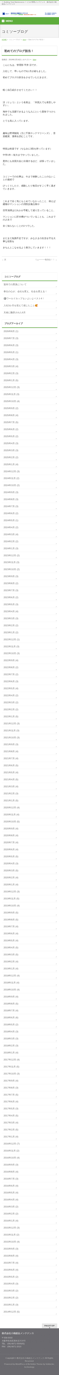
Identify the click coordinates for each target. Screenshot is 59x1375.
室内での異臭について (15, 284)
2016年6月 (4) (11, 1185)
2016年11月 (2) (11, 1150)
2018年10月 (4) (12, 989)
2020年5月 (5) (11, 856)
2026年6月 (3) (11, 345)
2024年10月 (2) (12, 485)
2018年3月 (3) (11, 1038)
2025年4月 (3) (11, 443)
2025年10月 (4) (12, 401)
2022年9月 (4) (11, 660)
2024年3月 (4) (11, 534)
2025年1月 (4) (11, 464)
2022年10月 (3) (12, 653)
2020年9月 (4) (11, 828)
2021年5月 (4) (11, 772)
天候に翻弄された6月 (15, 312)
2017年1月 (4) (11, 1136)
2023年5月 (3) (11, 604)
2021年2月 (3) (11, 793)
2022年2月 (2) (11, 709)
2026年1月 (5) (11, 380)
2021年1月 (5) (11, 800)
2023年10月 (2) (12, 569)
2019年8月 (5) (11, 919)
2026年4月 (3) (11, 359)
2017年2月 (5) (11, 1129)
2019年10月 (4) (12, 905)
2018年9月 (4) (11, 996)
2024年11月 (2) (11, 478)
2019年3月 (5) (11, 954)
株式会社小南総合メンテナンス (30, 1358)
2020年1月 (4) (11, 884)
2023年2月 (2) (11, 625)
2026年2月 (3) (11, 373)
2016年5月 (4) (11, 1192)
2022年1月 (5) (11, 716)
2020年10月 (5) (12, 821)
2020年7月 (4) (11, 842)
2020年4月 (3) (11, 863)
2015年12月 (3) (12, 1227)
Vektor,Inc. (50, 1364)
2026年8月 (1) (11, 331)
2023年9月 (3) (11, 576)
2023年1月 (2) (11, 632)
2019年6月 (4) (11, 933)
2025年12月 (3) (12, 387)
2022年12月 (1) (12, 639)
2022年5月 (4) (11, 688)
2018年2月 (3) (11, 1045)
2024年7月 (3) (11, 506)
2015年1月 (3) (11, 1304)
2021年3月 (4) (11, 786)
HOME (4, 39)
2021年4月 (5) (11, 779)
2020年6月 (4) (11, 849)
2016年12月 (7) (12, 1143)
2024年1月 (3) (11, 548)
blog (24, 39)
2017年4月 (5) (11, 1115)
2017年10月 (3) (12, 1073)
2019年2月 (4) (11, 961)
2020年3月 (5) (11, 870)
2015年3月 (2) (11, 1290)
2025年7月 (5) (11, 422)
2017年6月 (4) (11, 1101)
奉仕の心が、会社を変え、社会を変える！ (25, 291)
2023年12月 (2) (12, 555)
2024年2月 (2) (11, 541)
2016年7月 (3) (11, 1178)
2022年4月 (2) (11, 695)
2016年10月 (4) (12, 1157)
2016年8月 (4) (11, 1171)
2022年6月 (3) (11, 681)
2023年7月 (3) (11, 590)
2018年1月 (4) (11, 1052)
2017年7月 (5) (11, 1094)
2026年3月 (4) (11, 366)
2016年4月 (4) (11, 1199)
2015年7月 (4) (11, 1262)
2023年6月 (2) (11, 597)
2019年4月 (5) (11, 947)
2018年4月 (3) (11, 1031)
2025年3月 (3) (11, 450)
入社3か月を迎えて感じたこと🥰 (21, 305)
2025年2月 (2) (11, 457)
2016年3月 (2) (11, 1206)
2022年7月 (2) (11, 674)
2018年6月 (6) (11, 1017)
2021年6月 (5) (11, 765)
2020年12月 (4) (12, 807)
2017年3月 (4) (11, 1122)
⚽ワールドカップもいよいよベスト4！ (24, 298)
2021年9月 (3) (11, 744)
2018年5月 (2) (11, 1024)
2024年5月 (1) (11, 520)
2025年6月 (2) (11, 429)
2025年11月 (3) (11, 394)
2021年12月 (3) (12, 723)
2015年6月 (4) (11, 1269)
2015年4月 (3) (11, 1283)
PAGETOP (49, 1326)
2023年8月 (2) (11, 583)
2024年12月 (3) (12, 471)
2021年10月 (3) (12, 737)
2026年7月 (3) (11, 338)
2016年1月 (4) (11, 1220)
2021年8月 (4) (11, 751)
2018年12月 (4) (12, 975)
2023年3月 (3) (11, 618)
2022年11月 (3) (11, 646)
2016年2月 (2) (11, 1213)
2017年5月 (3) (11, 1108)
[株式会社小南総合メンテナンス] (29, 12)
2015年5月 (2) (11, 1276)
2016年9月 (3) (11, 1164)
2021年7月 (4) (11, 758)
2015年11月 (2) (11, 1234)
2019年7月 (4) (11, 926)
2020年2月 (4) (11, 877)
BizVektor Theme (35, 1364)
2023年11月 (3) (11, 562)
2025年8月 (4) (11, 415)
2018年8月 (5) (11, 1003)
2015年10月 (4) (12, 1241)
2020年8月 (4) (11, 835)
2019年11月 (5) (11, 898)
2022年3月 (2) (11, 702)
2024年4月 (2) (11, 527)
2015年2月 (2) (11, 1297)
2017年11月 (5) (11, 1066)
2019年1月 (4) (11, 968)
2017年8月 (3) (11, 1087)
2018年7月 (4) (11, 1010)
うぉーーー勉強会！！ (46, 259)
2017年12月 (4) (12, 1059)
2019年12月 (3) (12, 891)
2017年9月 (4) (11, 1080)
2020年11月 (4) (11, 814)
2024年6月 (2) (11, 513)
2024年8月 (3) (11, 499)
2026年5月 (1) (11, 352)
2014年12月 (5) (12, 1311)
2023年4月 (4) (11, 611)
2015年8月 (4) (11, 1255)
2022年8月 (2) (11, 667)
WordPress (20, 1364)
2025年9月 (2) (11, 408)
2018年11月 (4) (11, 982)
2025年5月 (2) (11, 436)
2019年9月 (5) (11, 912)
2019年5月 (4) (11, 940)
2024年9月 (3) (11, 492)
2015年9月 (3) (11, 1248)
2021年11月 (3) (11, 730)
